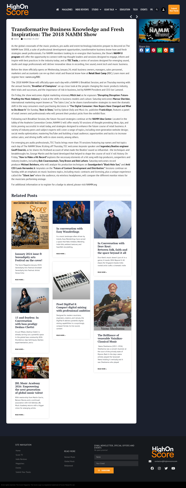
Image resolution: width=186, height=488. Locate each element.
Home (18, 450)
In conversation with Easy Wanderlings (69, 230)
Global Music (69, 461)
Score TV (19, 455)
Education (125, 9)
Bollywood (68, 465)
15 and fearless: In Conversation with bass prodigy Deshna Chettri (27, 322)
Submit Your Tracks (23, 472)
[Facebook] (152, 468)
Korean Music (69, 457)
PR (151, 9)
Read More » (19, 280)
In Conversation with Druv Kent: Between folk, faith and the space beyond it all (112, 248)
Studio (95, 9)
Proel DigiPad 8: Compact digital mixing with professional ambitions (74, 307)
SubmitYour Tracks (174, 9)
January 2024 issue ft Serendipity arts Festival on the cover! (28, 257)
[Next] (136, 17)
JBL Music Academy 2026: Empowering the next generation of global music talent (29, 388)
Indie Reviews (82, 9)
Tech (135, 9)
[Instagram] (159, 468)
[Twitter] (166, 468)
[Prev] (132, 17)
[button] (157, 10)
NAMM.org (91, 184)
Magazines (67, 9)
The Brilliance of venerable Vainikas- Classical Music (110, 338)
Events (144, 9)
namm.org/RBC (32, 76)
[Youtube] (173, 468)
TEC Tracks (72, 60)
